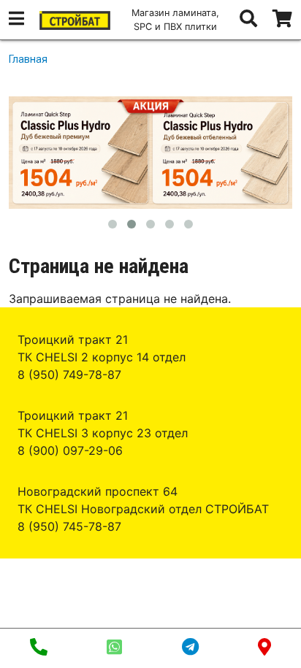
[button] (16, 21)
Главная (28, 59)
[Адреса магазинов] (264, 648)
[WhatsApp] (114, 648)
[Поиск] (248, 21)
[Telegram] (190, 648)
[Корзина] (282, 19)
